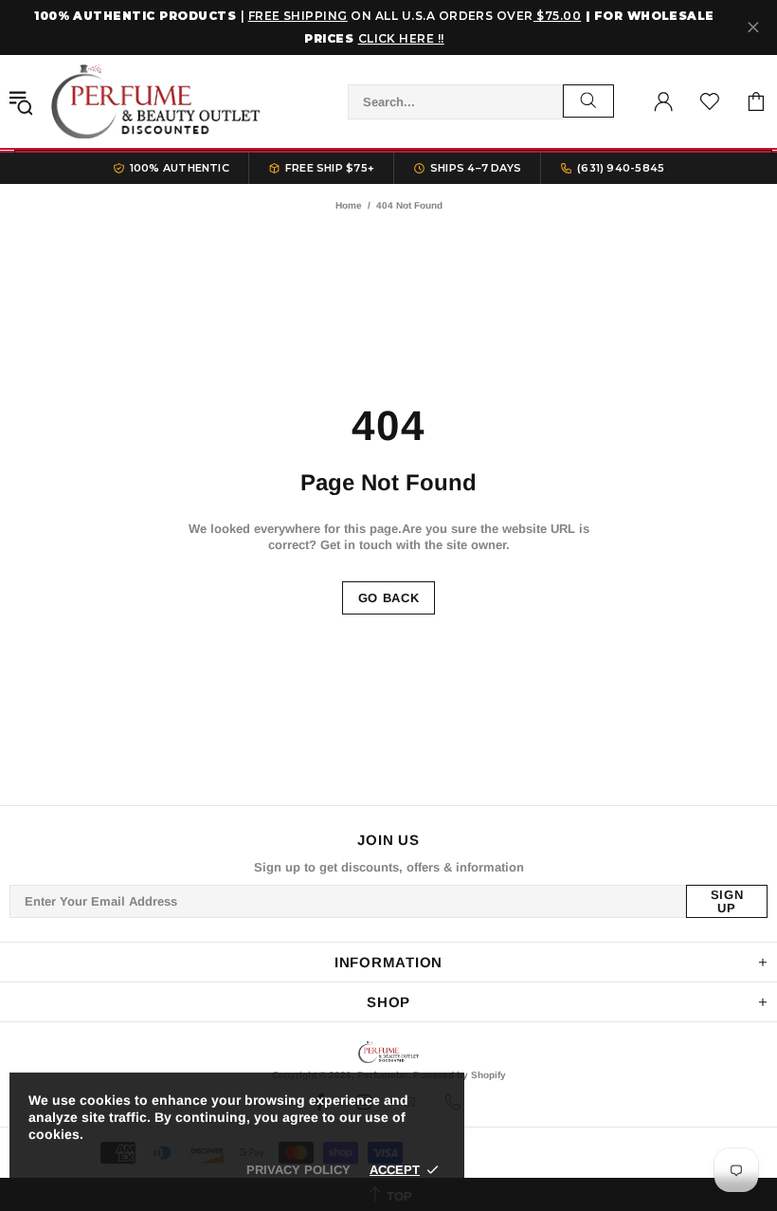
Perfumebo (155, 101)
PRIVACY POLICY (298, 1170)
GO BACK (389, 598)
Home (348, 205)
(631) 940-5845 (620, 167)
